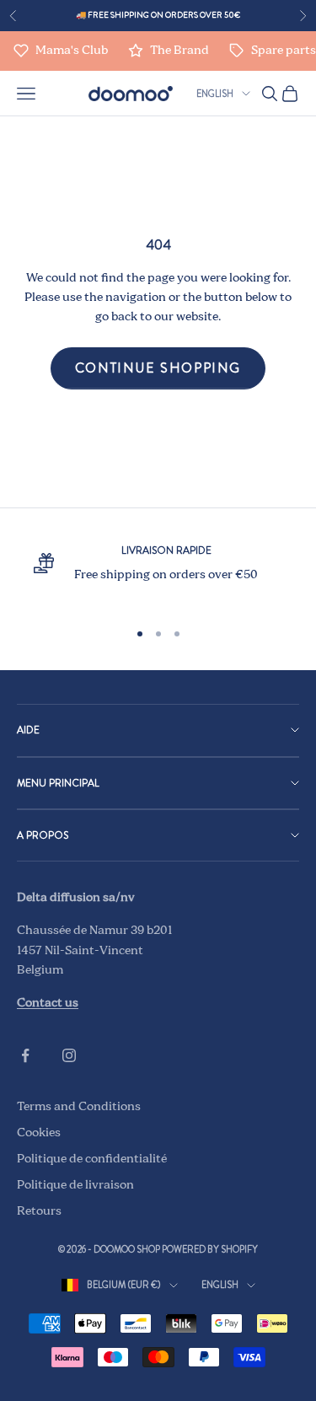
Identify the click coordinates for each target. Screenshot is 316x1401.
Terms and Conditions (79, 1107)
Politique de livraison (75, 1185)
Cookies (39, 1133)
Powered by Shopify (210, 1249)
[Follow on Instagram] (69, 1055)
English (214, 93)
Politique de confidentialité (92, 1159)
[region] (158, 573)
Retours (39, 1211)
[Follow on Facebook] (25, 1055)
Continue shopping (158, 368)
